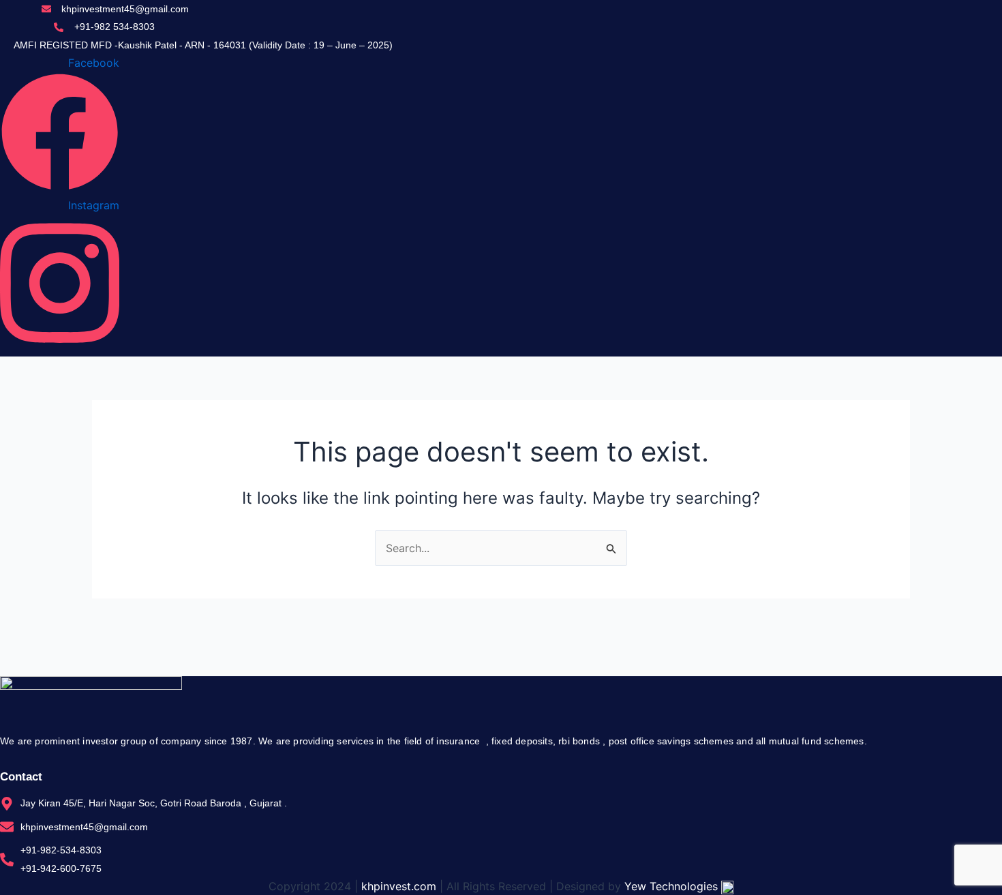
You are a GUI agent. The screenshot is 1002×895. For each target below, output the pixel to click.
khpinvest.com (398, 886)
